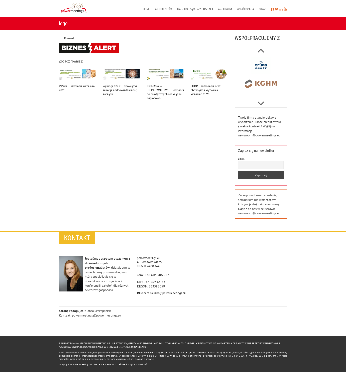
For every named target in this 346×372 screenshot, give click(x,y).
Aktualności (163, 9)
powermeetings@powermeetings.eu (96, 315)
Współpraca (245, 9)
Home (146, 9)
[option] (261, 66)
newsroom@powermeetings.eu (259, 135)
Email (241, 158)
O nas (263, 9)
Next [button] (261, 48)
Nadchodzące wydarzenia (195, 9)
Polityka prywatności (137, 364)
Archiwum (225, 9)
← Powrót (67, 38)
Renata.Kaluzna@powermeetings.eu (163, 293)
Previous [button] (261, 101)
